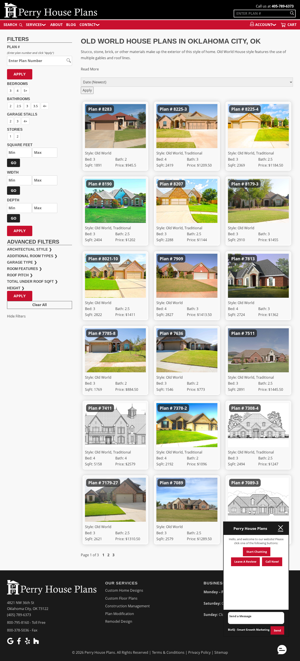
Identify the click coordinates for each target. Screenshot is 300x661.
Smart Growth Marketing (253, 630)
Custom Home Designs (124, 590)
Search (11, 24)
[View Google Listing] (11, 643)
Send (277, 630)
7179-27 (110, 483)
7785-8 (109, 333)
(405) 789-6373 (19, 614)
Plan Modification (119, 613)
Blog (71, 24)
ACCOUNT (263, 24)
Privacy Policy (199, 652)
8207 (178, 184)
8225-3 (180, 109)
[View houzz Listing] (36, 643)
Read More (90, 69)
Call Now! (272, 562)
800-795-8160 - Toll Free (26, 622)
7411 (107, 408)
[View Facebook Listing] (19, 643)
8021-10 (110, 259)
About (56, 24)
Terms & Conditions (168, 652)
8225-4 (251, 109)
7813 (250, 259)
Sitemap (221, 652)
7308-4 (251, 408)
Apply (20, 74)
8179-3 (251, 184)
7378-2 (180, 408)
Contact (88, 24)
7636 (178, 333)
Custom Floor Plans (121, 598)
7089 (178, 483)
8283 (107, 109)
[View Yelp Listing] (28, 643)
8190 (107, 184)
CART (291, 24)
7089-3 (251, 483)
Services (34, 24)
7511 (250, 333)
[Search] (292, 13)
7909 (178, 259)
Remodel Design (118, 621)
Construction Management (127, 606)
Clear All (39, 304)
